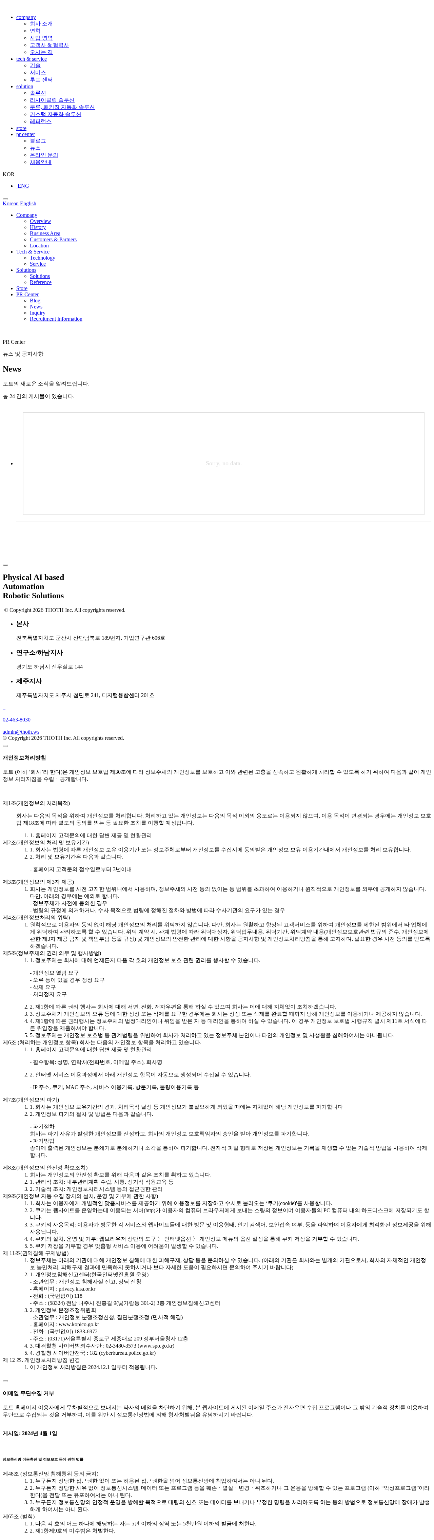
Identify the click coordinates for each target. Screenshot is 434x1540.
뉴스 (35, 148)
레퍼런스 (41, 121)
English (28, 203)
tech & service (31, 59)
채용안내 (41, 162)
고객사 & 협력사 (49, 45)
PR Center (27, 294)
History (38, 227)
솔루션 (38, 93)
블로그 (38, 141)
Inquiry (37, 313)
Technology (42, 258)
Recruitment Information (56, 319)
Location (39, 245)
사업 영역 (41, 38)
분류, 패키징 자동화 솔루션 (62, 107)
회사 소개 (41, 23)
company (26, 17)
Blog (35, 300)
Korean (11, 203)
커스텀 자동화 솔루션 (55, 114)
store (21, 128)
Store (21, 288)
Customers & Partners (53, 239)
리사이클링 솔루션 (52, 100)
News (36, 306)
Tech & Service (33, 252)
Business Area (45, 233)
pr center (25, 134)
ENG (22, 186)
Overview (40, 221)
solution (24, 86)
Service (38, 264)
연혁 (35, 31)
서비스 (38, 72)
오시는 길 (41, 52)
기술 (35, 65)
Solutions (26, 270)
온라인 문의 (44, 155)
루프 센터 (41, 79)
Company (26, 215)
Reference (41, 282)
